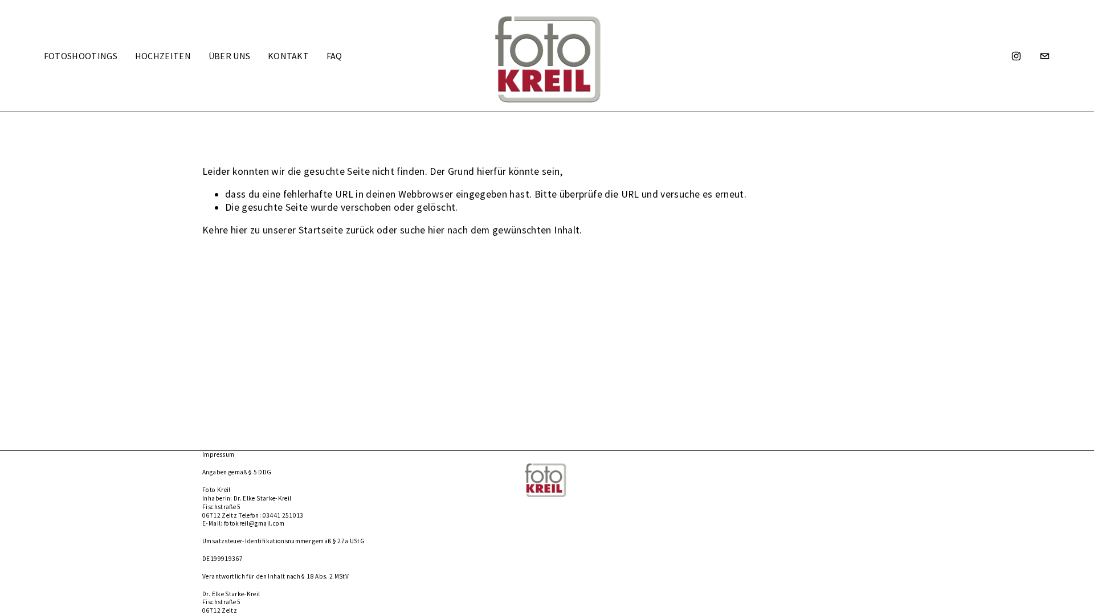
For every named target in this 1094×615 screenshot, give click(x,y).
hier (239, 230)
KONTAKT (288, 56)
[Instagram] (1016, 56)
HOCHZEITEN (163, 56)
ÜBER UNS (230, 56)
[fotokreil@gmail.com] (1044, 56)
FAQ (334, 56)
